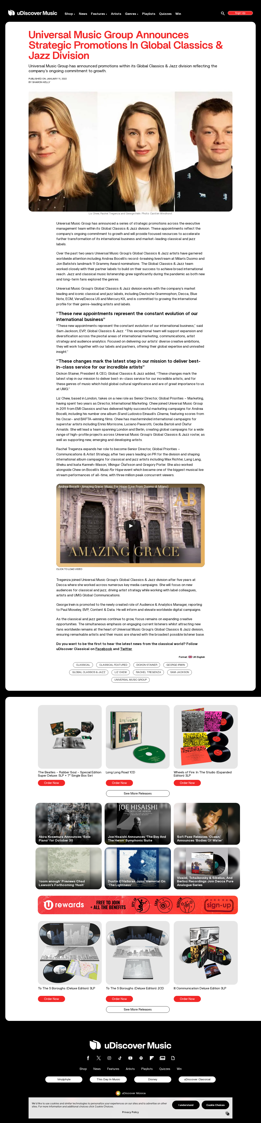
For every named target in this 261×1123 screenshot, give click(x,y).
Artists (116, 13)
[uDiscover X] (99, 1058)
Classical (83, 665)
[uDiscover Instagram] (109, 1058)
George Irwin (175, 665)
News (83, 13)
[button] (70, 745)
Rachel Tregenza (148, 672)
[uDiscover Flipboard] (152, 1058)
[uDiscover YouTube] (130, 1058)
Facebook (103, 649)
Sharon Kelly (41, 82)
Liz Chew (121, 672)
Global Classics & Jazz (88, 672)
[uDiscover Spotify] (141, 1058)
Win (178, 13)
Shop (69, 13)
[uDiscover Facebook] (88, 1058)
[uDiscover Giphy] (173, 1058)
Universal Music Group (130, 680)
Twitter (126, 649)
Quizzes (165, 13)
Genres (130, 13)
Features (98, 13)
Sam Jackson (179, 672)
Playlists (148, 13)
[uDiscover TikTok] (120, 1058)
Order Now (51, 783)
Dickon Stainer (146, 665)
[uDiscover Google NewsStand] (162, 1058)
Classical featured (113, 665)
